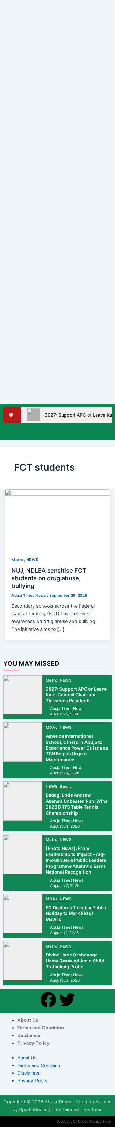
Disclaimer (29, 1035)
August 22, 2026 (64, 886)
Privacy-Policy (33, 1043)
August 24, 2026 (65, 826)
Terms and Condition (40, 1027)
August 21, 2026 (64, 933)
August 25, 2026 (64, 714)
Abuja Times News (66, 709)
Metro (18, 559)
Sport (65, 787)
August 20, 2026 (65, 980)
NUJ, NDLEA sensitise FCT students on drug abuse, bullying (49, 578)
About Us (27, 1020)
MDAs (51, 728)
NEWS (32, 559)
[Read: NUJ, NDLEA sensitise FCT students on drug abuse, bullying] (58, 519)
